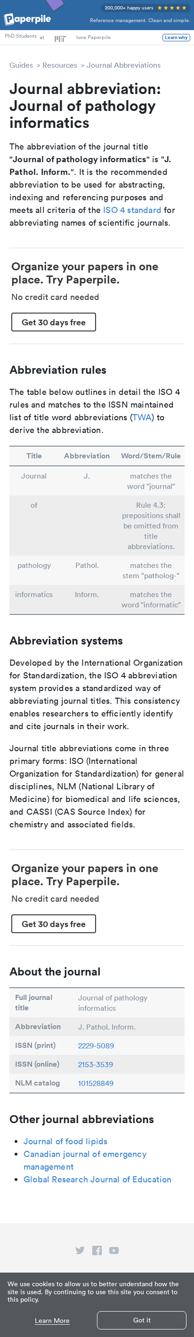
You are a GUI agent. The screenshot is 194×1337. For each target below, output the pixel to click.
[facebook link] (97, 1252)
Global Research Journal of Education (97, 1179)
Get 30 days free (54, 322)
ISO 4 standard (132, 209)
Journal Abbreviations (124, 65)
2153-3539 (95, 1064)
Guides (21, 65)
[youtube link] (114, 1252)
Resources (59, 65)
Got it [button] (142, 1320)
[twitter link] (80, 1252)
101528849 (95, 1083)
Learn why (176, 37)
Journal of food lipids (65, 1141)
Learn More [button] (52, 1321)
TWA (142, 417)
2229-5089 (96, 1045)
